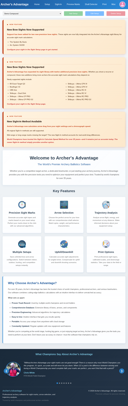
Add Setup (73, 13)
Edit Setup (95, 13)
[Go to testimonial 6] (68, 383)
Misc (114, 4)
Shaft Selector (91, 4)
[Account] (122, 4)
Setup (47, 4)
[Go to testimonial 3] (61, 383)
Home (37, 4)
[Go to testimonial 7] (70, 383)
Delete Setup (116, 13)
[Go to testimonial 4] (64, 383)
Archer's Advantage (14, 4)
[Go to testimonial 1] (57, 383)
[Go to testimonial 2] (59, 383)
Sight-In (58, 4)
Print (104, 4)
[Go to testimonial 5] (66, 383)
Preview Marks (73, 4)
